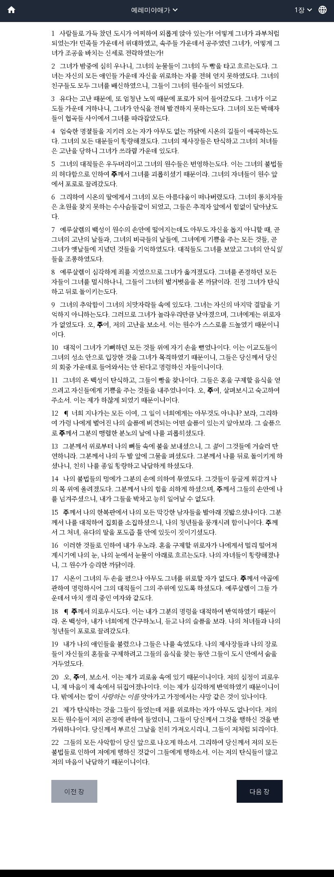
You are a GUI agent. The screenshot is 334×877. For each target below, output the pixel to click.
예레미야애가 (155, 10)
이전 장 (74, 791)
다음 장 (260, 791)
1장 (304, 10)
